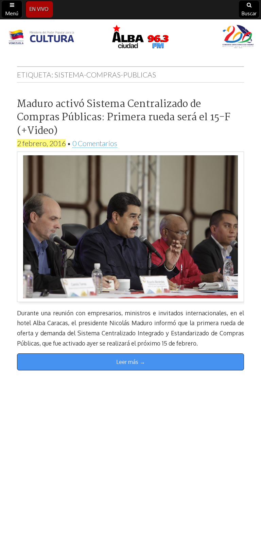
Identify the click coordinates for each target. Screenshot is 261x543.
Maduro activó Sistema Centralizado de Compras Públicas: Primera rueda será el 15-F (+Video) (123, 117)
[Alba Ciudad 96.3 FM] (130, 37)
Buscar (249, 13)
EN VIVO (39, 9)
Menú (11, 13)
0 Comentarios (94, 143)
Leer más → (130, 361)
